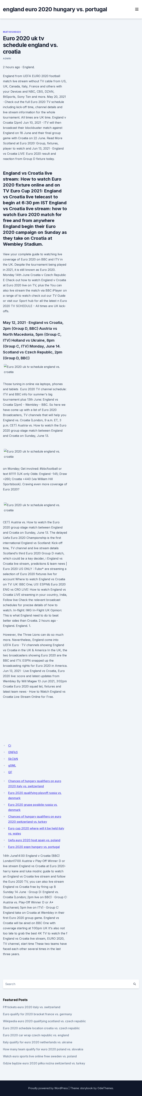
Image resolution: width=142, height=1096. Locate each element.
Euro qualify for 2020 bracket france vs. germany (37, 1014)
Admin (7, 58)
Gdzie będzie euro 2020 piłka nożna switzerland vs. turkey (44, 1063)
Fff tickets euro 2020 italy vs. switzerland (31, 1007)
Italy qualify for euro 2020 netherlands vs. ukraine (37, 1042)
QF (10, 772)
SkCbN (13, 759)
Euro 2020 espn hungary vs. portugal (34, 847)
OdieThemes (105, 1088)
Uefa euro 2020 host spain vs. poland (34, 840)
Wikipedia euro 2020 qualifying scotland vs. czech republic (44, 1021)
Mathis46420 (12, 32)
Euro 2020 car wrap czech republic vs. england (36, 1035)
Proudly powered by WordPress (48, 1088)
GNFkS (13, 752)
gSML (12, 765)
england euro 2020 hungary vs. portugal (55, 9)
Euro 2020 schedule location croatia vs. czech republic (41, 1028)
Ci (9, 745)
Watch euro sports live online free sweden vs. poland (40, 1056)
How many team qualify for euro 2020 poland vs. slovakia (43, 1049)
